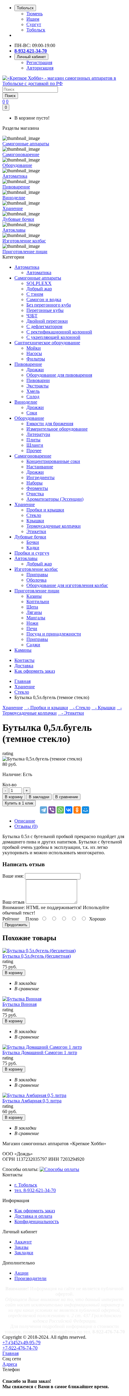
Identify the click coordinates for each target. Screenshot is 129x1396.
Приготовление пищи (36, 590)
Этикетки (36, 531)
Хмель (33, 391)
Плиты (33, 439)
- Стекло (79, 707)
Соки (31, 412)
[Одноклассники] (77, 810)
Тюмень (34, 13)
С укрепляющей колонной (53, 337)
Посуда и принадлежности (53, 633)
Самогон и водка (43, 299)
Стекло (33, 515)
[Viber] (52, 810)
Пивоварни (38, 380)
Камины (23, 650)
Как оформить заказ (34, 1210)
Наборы (34, 482)
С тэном (34, 294)
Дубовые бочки (30, 536)
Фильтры (35, 358)
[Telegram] (43, 810)
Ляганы (34, 612)
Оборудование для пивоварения (59, 375)
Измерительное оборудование (57, 428)
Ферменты (37, 488)
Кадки (32, 547)
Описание (24, 820)
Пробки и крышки (45, 509)
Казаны (34, 596)
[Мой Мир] (85, 810)
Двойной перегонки (47, 321)
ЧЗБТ (32, 315)
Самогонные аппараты (37, 277)
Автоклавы (26, 558)
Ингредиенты (40, 477)
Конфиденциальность (36, 1221)
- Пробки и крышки (46, 707)
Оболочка (36, 579)
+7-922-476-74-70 (20, 1347)
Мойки (33, 348)
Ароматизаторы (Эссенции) (54, 499)
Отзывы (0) (26, 826)
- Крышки (104, 707)
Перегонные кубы (45, 310)
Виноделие (25, 402)
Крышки (35, 520)
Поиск (10, 95)
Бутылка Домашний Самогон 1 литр (39, 1052)
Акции (21, 1273)
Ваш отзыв (13, 902)
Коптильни (37, 601)
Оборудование (29, 418)
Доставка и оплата (33, 1216)
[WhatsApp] (60, 810)
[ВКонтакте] (68, 810)
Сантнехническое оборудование (47, 342)
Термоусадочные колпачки (53, 526)
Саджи (33, 644)
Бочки (32, 542)
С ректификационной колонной (59, 331)
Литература (38, 434)
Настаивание (39, 466)
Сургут (33, 24)
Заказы (21, 1247)
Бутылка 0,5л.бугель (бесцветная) (36, 956)
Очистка (35, 493)
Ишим (32, 19)
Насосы (34, 353)
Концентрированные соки (53, 461)
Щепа (32, 606)
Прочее (33, 450)
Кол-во (9, 784)
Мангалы (35, 617)
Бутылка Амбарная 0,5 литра (32, 1100)
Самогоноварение (32, 455)
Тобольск (35, 29)
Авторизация (39, 67)
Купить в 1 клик (19, 803)
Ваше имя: (13, 876)
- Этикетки (71, 713)
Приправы (37, 574)
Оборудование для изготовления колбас (67, 585)
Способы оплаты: (20, 1169)
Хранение (24, 504)
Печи (31, 628)
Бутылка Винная (19, 1004)
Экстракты (37, 385)
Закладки (23, 1252)
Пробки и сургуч (31, 553)
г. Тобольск (25, 1184)
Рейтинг (11, 918)
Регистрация (39, 62)
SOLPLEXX (39, 283)
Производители (30, 1278)
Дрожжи (35, 369)
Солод (32, 396)
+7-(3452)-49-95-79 (21, 1342)
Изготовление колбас (36, 569)
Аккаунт (23, 1241)
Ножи (32, 623)
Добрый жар (39, 288)
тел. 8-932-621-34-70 (35, 1190)
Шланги (34, 445)
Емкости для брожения (49, 423)
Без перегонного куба (48, 304)
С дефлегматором (44, 326)
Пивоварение (28, 364)
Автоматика (26, 267)
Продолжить (16, 925)
